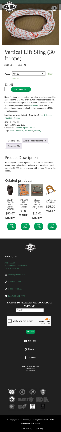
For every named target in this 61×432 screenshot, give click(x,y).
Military (17, 118)
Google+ (31, 349)
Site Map (39, 428)
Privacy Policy (27, 428)
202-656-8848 (30, 370)
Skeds (32, 127)
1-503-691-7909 (14, 282)
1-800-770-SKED (15, 289)
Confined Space (21, 127)
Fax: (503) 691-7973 (16, 296)
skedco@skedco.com (16, 274)
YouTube (32, 341)
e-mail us (34, 105)
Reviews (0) (14, 146)
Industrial (8, 118)
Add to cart (21, 89)
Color (7, 74)
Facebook (32, 357)
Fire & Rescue (46, 115)
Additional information (34, 141)
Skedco (30, 247)
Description (14, 141)
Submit (30, 332)
